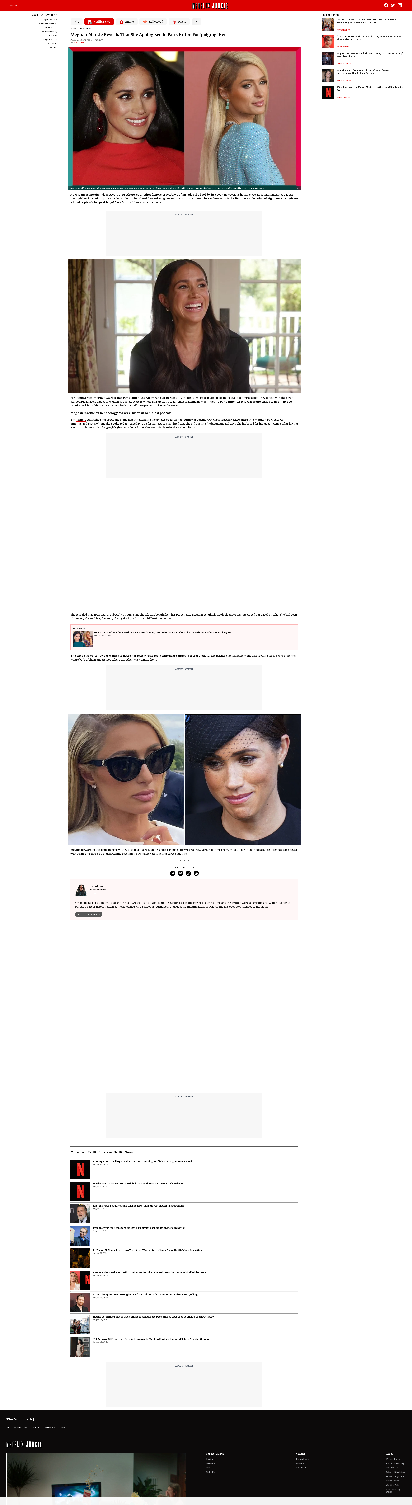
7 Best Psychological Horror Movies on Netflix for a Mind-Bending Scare (370, 88)
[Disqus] (184, 969)
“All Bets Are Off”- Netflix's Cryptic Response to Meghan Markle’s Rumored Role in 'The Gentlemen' (151, 1258)
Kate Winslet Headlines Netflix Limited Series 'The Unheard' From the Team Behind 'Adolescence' (150, 1191)
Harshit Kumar (344, 64)
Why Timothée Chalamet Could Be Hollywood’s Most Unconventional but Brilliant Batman (363, 71)
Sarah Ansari (343, 47)
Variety (81, 419)
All (77, 21)
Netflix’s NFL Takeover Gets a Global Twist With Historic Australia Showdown (138, 1103)
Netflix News (85, 28)
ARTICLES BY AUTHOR (89, 914)
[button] (299, 188)
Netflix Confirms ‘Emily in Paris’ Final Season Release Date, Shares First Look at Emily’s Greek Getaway (153, 1236)
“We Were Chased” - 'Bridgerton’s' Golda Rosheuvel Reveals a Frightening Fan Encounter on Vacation (368, 21)
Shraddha (79, 43)
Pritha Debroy (343, 30)
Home (13, 5)
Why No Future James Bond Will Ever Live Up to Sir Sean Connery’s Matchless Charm (370, 54)
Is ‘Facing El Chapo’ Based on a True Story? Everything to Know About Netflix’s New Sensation (147, 1169)
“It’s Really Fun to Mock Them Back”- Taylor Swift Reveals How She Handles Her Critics (369, 38)
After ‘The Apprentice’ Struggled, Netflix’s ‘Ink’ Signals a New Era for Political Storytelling (145, 1214)
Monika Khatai (343, 98)
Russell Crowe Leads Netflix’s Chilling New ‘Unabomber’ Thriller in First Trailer (138, 1125)
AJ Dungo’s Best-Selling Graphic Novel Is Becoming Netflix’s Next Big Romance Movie (143, 1080)
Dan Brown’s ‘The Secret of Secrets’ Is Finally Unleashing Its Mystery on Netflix (139, 1147)
